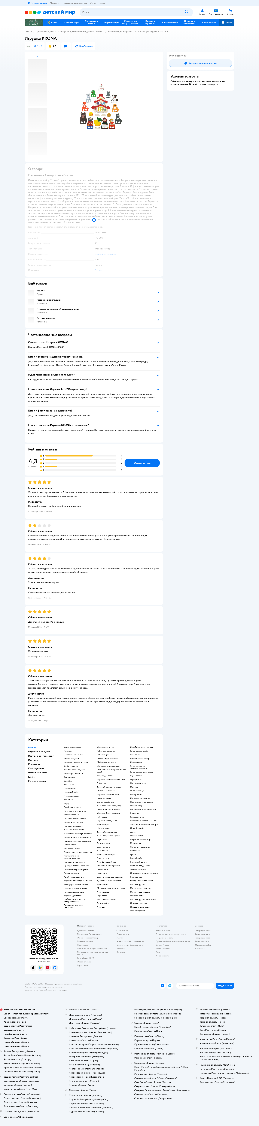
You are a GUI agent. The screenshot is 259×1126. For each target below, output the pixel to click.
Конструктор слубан (139, 751)
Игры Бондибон (137, 828)
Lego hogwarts (103, 847)
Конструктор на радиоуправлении (138, 767)
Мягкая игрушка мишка (140, 888)
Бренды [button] (32, 747)
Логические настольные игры (143, 821)
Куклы (133, 854)
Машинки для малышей (107, 758)
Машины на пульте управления (78, 833)
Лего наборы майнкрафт (108, 836)
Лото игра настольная (140, 847)
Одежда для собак (203, 945)
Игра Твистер (136, 806)
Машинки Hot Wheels (74, 830)
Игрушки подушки (138, 903)
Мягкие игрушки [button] (37, 781)
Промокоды (82, 945)
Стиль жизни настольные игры (144, 824)
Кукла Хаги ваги (104, 798)
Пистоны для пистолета (75, 818)
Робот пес (101, 783)
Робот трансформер (106, 751)
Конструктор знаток (106, 899)
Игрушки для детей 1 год (108, 794)
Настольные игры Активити (143, 809)
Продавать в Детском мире (89, 934)
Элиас (132, 832)
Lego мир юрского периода (109, 877)
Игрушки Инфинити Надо (76, 762)
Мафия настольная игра (140, 839)
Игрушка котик (137, 896)
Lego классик (136, 776)
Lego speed (102, 896)
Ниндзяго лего (103, 828)
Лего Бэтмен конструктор (109, 806)
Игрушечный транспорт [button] (41, 755)
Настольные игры (138, 783)
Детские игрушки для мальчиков (73, 906)
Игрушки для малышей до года (111, 779)
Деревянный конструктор (109, 881)
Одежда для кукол (138, 869)
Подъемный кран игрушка (76, 869)
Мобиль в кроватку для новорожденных (74, 900)
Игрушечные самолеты (74, 862)
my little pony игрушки (74, 770)
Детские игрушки (45, 31)
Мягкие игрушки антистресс (143, 899)
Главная (28, 31)
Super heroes (103, 858)
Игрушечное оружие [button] (39, 751)
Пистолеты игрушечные (75, 811)
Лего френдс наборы (106, 862)
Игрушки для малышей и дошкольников (81, 31)
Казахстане (51, 990)
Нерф (66, 803)
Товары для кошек (203, 930)
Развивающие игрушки (120, 31)
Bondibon (68, 800)
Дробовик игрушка (72, 807)
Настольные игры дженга (141, 802)
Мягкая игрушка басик (140, 892)
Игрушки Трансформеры (108, 813)
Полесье (68, 751)
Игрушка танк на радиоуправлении (72, 857)
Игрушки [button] (33, 760)
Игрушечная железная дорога (77, 837)
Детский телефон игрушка (109, 787)
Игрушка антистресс (106, 747)
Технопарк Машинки (73, 773)
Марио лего (102, 869)
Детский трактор (71, 873)
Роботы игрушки (104, 755)
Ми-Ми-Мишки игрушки (108, 809)
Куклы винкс (136, 877)
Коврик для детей (105, 776)
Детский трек (70, 845)
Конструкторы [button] (36, 768)
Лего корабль (103, 903)
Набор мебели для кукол (141, 881)
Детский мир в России (35, 990)
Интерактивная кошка (140, 907)
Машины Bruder (71, 792)
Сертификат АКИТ (85, 958)
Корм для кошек (202, 934)
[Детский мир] (50, 12)
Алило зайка (69, 777)
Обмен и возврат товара (88, 938)
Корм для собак (202, 941)
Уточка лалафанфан (106, 802)
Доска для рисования (140, 798)
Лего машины (136, 762)
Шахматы (134, 813)
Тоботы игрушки (71, 758)
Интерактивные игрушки (108, 766)
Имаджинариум (137, 791)
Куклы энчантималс (73, 747)
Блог (158, 952)
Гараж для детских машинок (76, 866)
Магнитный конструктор (108, 866)
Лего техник (102, 851)
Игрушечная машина (73, 826)
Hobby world (136, 794)
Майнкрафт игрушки (106, 762)
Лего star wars (103, 843)
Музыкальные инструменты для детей (111, 770)
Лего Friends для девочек (141, 747)
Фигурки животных (106, 791)
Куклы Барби (136, 858)
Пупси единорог (71, 796)
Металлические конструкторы (111, 888)
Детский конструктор (107, 832)
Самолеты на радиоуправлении (78, 852)
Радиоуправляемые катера (76, 884)
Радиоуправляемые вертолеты (77, 841)
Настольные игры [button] (37, 772)
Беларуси (62, 990)
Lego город (102, 839)
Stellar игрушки (71, 766)
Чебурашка (102, 817)
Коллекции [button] (34, 764)
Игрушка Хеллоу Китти (107, 821)
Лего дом (101, 907)
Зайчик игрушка (137, 911)
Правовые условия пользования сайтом (63, 984)
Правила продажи (85, 941)
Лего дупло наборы (106, 854)
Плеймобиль (70, 788)
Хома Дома (69, 785)
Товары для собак (203, 938)
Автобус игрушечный (74, 877)
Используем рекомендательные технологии (45, 987)
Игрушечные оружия (73, 822)
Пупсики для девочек (140, 866)
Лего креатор (103, 892)
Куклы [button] (31, 776)
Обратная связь (84, 961)
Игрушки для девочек (73, 896)
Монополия (135, 843)
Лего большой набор (139, 758)
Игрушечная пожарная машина (78, 881)
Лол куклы (135, 851)
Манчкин (134, 787)
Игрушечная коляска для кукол (144, 873)
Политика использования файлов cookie (92, 953)
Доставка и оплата (85, 930)
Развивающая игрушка (74, 892)
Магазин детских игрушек (75, 888)
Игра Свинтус (136, 836)
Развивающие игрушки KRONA (151, 31)
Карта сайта (82, 965)
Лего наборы (103, 824)
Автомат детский (71, 815)
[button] (226, 22)
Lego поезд (102, 873)
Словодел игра (137, 817)
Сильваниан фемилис (73, 755)
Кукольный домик (138, 862)
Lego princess (136, 779)
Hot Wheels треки (72, 848)
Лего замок (135, 755)
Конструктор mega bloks (141, 772)
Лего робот (102, 884)
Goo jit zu (68, 781)
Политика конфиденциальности (92, 948)
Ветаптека (199, 948)
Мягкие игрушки (137, 884)
